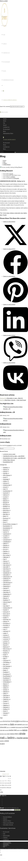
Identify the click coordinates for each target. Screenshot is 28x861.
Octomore (5, 660)
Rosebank (5, 672)
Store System (6, 835)
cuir (10, 727)
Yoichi (4, 715)
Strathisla (5, 685)
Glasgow (5, 561)
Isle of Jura (6, 613)
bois (12, 724)
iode (4, 730)
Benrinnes (5, 508)
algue (8, 213)
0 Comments (15, 178)
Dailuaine (5, 545)
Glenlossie (5, 590)
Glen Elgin (5, 563)
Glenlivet (5, 588)
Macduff (5, 644)
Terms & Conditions (7, 843)
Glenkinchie (6, 586)
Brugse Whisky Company (9, 524)
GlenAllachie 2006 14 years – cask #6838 (13, 456)
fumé (22, 727)
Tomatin (5, 701)
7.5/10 (4, 213)
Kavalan (5, 617)
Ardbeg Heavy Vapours (9, 460)
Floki (4, 559)
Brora (4, 522)
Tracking (5, 837)
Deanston (5, 551)
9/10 (27, 721)
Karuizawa (5, 615)
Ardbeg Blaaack (7, 164)
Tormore (5, 703)
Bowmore (5, 518)
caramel (19, 724)
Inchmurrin (5, 611)
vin (4, 740)
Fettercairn (5, 557)
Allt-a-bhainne (6, 475)
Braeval (5, 520)
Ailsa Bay (5, 473)
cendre (23, 724)
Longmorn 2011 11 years (9, 454)
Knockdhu (5, 625)
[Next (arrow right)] (1, 860)
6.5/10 (5, 721)
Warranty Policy (7, 820)
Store (4, 121)
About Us (5, 845)
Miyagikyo (5, 650)
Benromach (6, 510)
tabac (6, 738)
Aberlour (5, 469)
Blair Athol (5, 514)
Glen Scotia (6, 570)
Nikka (4, 658)
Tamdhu (5, 689)
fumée (26, 727)
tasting (25, 213)
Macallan (5, 643)
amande (2, 724)
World (4, 711)
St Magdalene (6, 681)
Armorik (5, 487)
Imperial (5, 609)
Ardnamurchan (6, 485)
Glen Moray (6, 568)
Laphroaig (5, 631)
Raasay (5, 670)
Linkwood (5, 637)
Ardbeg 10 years (5, 435)
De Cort (5, 549)
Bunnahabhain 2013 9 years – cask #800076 (14, 458)
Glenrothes (6, 592)
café (15, 724)
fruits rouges (18, 727)
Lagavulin (5, 627)
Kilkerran (5, 621)
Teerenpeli (5, 695)
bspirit (11, 173)
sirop (21, 213)
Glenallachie (6, 572)
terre (1, 215)
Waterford (5, 705)
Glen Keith (5, 567)
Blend (4, 516)
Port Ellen (5, 668)
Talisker (5, 687)
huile (1, 730)
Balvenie (5, 502)
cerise (26, 724)
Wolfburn (5, 709)
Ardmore (5, 483)
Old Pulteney (6, 662)
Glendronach (6, 576)
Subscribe (17, 809)
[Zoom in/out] (0, 858)
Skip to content (4, 1)
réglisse (12, 213)
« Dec (1, 792)
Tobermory (6, 699)
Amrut (4, 477)
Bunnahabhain (6, 528)
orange (18, 730)
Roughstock (6, 674)
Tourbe (4, 215)
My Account (6, 129)
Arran (4, 489)
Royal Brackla (6, 676)
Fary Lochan (6, 555)
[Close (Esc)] (4, 858)
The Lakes (5, 697)
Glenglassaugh (7, 582)
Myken (4, 654)
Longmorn (5, 639)
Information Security (8, 824)
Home (4, 118)
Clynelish (5, 535)
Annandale (5, 479)
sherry (17, 734)
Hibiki (4, 604)
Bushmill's (5, 530)
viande (1, 740)
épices (7, 741)
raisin (8, 733)
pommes (2, 733)
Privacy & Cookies (7, 842)
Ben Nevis (5, 504)
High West (5, 606)
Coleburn (5, 537)
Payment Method (7, 817)
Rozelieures (6, 678)
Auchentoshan (6, 491)
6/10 (8, 721)
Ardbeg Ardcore (5, 424)
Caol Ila (5, 531)
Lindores (5, 635)
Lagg (4, 629)
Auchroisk (5, 493)
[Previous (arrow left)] (0, 860)
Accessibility (5, 844)
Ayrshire (5, 496)
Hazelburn (5, 600)
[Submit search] (15, 152)
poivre (24, 730)
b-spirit (2, 743)
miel (15, 730)
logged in (9, 445)
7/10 (17, 721)
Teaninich (5, 691)
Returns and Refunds (8, 822)
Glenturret (5, 596)
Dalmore (5, 547)
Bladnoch (5, 512)
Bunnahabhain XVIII (8, 462)
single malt (17, 213)
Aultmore (5, 494)
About (5, 125)
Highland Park (6, 607)
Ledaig (5, 633)
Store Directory (6, 844)
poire (21, 730)
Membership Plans (8, 133)
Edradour (5, 553)
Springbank (6, 680)
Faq (4, 123)
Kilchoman (5, 619)
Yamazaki (5, 713)
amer (5, 724)
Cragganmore (6, 539)
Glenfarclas (6, 578)
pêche (5, 733)
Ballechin (5, 500)
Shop (4, 144)
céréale (13, 727)
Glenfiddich (6, 580)
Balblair (5, 498)
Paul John (5, 664)
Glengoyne (6, 584)
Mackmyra (5, 646)
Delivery (5, 818)
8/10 (24, 721)
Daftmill (5, 543)
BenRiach (5, 506)
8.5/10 (20, 721)
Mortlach (5, 652)
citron (8, 727)
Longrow (5, 641)
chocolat (3, 727)
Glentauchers (6, 594)
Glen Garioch (6, 565)
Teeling (5, 693)
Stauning (5, 683)
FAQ (4, 833)
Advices (5, 471)
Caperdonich (6, 533)
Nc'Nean (5, 656)
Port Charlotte (6, 666)
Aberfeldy (5, 467)
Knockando (6, 623)
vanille (25, 738)
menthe (11, 730)
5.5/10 (1, 721)
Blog (4, 131)
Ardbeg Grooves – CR (7, 412)
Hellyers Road (6, 602)
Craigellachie (6, 541)
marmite (6, 730)
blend (9, 724)
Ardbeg (13, 176)
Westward (5, 707)
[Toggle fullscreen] (1, 858)
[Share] (3, 858)
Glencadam (6, 574)
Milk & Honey (6, 648)
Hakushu (5, 598)
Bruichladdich (6, 526)
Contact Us (6, 127)
